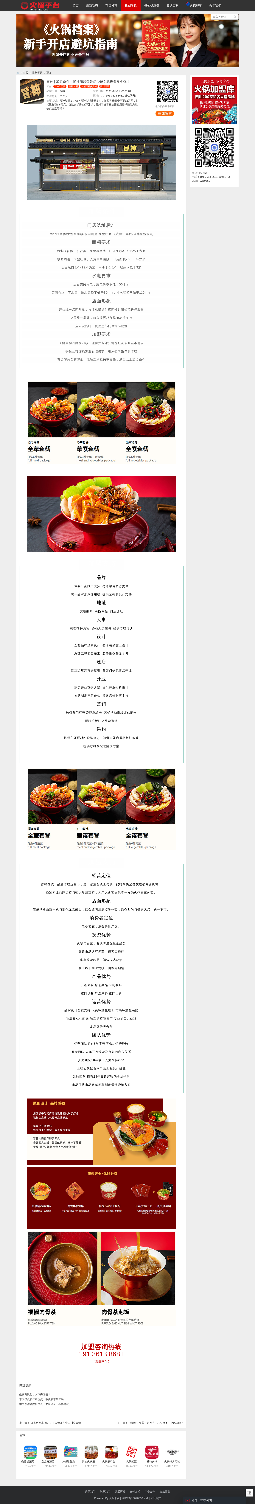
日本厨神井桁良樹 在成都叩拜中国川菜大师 (55, 1422)
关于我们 (215, 5)
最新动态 (92, 5)
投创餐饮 (131, 5)
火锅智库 (196, 5)
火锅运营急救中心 (72, 1461)
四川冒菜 (104, 86)
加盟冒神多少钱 (89, 86)
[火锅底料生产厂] (111, 1452)
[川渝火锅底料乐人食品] (91, 1452)
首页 (76, 5)
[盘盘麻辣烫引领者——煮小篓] (50, 1452)
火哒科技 (155, 1498)
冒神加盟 (73, 86)
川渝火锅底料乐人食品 (95, 1461)
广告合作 (150, 1491)
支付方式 (135, 1491)
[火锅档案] (127, 66)
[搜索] (235, 17)
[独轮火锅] (152, 1452)
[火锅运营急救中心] (71, 1452)
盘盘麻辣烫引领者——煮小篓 (58, 1461)
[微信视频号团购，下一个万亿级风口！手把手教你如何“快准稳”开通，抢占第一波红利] (30, 1452)
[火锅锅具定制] (172, 1452)
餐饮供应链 (151, 5)
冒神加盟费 (60, 86)
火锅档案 (131, 1461)
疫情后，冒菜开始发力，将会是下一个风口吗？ (156, 1422)
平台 (116, 1498)
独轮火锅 (152, 1461)
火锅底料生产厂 (111, 1461)
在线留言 (165, 1491)
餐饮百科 (173, 5)
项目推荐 (111, 5)
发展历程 (120, 1491)
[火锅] (17, 72)
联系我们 (105, 1491)
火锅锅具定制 (172, 1461)
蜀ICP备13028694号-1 (135, 1498)
